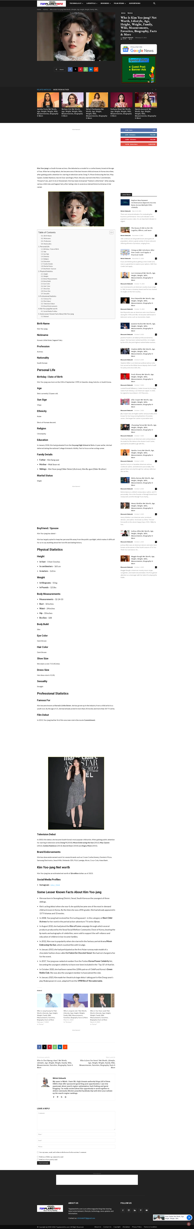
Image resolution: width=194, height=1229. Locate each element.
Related (46, 316)
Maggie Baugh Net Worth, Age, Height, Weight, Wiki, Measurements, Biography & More (143, 560)
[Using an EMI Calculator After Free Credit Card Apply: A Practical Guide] (125, 252)
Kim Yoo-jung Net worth (48, 309)
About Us (97, 1227)
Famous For (47, 299)
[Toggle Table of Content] (110, 232)
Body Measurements (50, 279)
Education (47, 261)
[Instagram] (129, 1210)
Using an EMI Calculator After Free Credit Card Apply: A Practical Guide (142, 252)
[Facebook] (70, 69)
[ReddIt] (96, 69)
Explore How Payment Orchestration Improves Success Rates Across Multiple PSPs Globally (143, 204)
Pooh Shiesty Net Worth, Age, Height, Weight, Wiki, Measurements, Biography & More (142, 378)
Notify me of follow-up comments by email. (51, 1157)
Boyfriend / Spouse (50, 269)
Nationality (47, 244)
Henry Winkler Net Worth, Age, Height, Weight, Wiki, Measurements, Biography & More (143, 507)
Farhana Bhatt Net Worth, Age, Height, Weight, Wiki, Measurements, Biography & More (121, 113)
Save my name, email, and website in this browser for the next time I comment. (62, 1152)
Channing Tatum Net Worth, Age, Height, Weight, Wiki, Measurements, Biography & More (144, 429)
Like (154, 130)
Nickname (47, 238)
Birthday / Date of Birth (51, 249)
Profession (47, 241)
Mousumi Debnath (127, 284)
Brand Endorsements (50, 306)
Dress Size (47, 291)
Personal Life (44, 247)
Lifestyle (91, 3)
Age (45, 251)
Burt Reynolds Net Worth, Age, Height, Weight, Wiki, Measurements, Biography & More (143, 302)
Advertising (134, 3)
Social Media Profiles (50, 311)
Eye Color (47, 284)
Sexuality (47, 293)
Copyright (117, 1227)
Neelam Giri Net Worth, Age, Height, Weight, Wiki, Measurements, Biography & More (72, 113)
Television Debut (49, 304)
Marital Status (48, 266)
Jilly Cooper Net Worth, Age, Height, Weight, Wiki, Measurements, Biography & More (142, 403)
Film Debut (47, 301)
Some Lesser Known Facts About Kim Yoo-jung (57, 314)
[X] (75, 69)
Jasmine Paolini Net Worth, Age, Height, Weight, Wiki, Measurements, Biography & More (143, 327)
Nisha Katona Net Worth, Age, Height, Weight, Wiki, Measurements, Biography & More (142, 482)
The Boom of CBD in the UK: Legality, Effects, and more (142, 229)
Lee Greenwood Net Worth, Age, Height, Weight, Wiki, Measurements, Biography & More (143, 277)
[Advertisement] (76, 147)
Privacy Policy (137, 1227)
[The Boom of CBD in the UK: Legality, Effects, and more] (125, 230)
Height (46, 274)
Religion (46, 259)
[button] (154, 4)
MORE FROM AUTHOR (61, 90)
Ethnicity (46, 256)
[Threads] (66, 1097)
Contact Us (107, 1227)
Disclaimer (126, 1227)
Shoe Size (47, 289)
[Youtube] (146, 1210)
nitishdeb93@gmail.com (86, 1218)
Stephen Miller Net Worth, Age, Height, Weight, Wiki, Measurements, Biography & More (143, 353)
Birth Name (48, 236)
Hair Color (47, 286)
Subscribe (151, 144)
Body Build (47, 281)
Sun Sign (46, 254)
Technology (75, 3)
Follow (152, 135)
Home (39, 9)
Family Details (48, 264)
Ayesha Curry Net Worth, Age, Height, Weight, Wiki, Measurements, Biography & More (47, 113)
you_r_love (55, 885)
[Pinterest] (80, 69)
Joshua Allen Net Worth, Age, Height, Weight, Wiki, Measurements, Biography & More (142, 535)
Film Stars (119, 3)
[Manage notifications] (189, 1224)
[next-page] (156, 89)
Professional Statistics (48, 296)
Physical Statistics (46, 271)
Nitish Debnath (128, 38)
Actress (45, 9)
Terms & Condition (150, 1227)
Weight (46, 276)
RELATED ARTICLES (44, 90)
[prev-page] (152, 89)
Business (105, 3)
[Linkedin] (91, 69)
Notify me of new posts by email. (48, 1160)
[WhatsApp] (85, 69)
